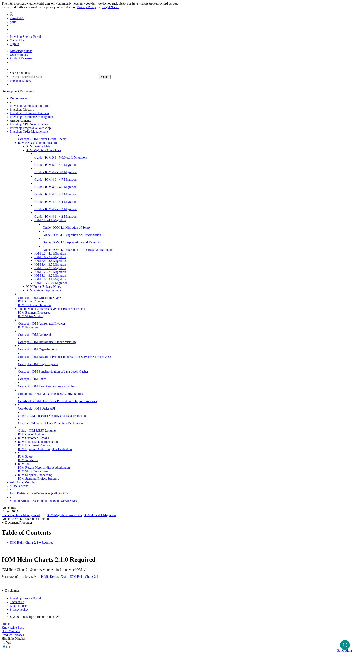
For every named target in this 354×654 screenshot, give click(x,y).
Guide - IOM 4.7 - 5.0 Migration (55, 172)
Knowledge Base (21, 51)
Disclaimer (12, 590)
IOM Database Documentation (38, 441)
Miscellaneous (19, 486)
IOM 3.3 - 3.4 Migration (50, 268)
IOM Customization (31, 434)
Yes (8, 642)
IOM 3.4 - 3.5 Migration (50, 264)
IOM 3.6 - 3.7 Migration (50, 257)
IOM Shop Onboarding (33, 471)
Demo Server (18, 98)
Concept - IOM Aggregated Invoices (41, 323)
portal (13, 22)
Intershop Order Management (29, 131)
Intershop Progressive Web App (30, 128)
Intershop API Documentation (29, 124)
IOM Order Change (31, 301)
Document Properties (18, 522)
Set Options (344, 650)
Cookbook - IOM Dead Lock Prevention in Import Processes (57, 401)
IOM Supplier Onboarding (35, 475)
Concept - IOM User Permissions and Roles (46, 386)
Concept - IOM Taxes (32, 379)
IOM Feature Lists (38, 146)
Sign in (14, 44)
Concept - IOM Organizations (37, 349)
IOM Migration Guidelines (43, 150)
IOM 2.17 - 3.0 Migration (51, 283)
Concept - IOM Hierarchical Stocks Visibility (47, 342)
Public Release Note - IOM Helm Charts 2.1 (69, 576)
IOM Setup (25, 456)
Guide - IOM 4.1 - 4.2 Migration (55, 216)
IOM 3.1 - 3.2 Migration (50, 275)
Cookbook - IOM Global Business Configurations (50, 393)
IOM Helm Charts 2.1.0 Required (31, 542)
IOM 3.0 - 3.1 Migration (50, 279)
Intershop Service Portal (25, 36)
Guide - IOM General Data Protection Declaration (50, 423)
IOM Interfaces (28, 460)
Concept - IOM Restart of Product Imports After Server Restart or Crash (64, 356)
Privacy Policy (86, 7)
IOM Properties (28, 327)
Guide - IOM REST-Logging (37, 430)
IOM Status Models (30, 316)
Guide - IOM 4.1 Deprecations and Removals (72, 242)
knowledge (17, 18)
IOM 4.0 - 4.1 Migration (50, 220)
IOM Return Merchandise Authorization (44, 467)
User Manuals (19, 54)
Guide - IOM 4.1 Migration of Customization (72, 235)
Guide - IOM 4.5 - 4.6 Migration (55, 187)
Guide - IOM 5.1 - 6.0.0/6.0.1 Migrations (61, 157)
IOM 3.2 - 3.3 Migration (50, 272)
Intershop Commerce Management (32, 117)
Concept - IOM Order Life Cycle (39, 297)
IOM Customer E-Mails (33, 438)
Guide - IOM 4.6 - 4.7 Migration (55, 179)
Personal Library (20, 80)
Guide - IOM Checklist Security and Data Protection (52, 416)
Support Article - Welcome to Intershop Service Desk (44, 500)
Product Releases (21, 58)
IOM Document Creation (34, 445)
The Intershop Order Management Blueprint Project (51, 308)
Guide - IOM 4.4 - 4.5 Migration (55, 194)
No (8, 646)
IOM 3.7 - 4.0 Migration (50, 253)
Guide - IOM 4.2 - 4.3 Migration (55, 209)
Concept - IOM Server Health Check (42, 139)
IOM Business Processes (34, 312)
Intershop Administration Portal (30, 105)
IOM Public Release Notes (43, 286)
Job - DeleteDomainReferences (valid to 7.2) (39, 493)
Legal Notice (110, 7)
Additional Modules (23, 482)
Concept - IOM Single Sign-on (38, 364)
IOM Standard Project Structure (38, 478)
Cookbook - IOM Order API (36, 408)
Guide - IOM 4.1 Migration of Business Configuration (78, 249)
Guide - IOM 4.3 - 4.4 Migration (55, 201)
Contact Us (17, 40)
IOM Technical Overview (34, 305)
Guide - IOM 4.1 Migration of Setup (66, 227)
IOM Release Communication (37, 142)
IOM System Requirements (43, 290)
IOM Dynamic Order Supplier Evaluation (45, 449)
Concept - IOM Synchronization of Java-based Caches (53, 371)
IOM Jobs (24, 464)
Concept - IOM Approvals (35, 334)
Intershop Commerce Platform (29, 113)
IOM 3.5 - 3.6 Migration (50, 261)
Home (6, 623)
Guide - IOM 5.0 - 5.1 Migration (55, 165)
